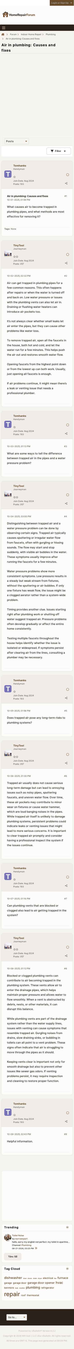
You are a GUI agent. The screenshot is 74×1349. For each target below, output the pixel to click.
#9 (65, 1134)
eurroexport (21, 1238)
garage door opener (41, 1282)
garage (8, 1282)
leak (16, 1288)
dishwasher (13, 1278)
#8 (65, 968)
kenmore (9, 1287)
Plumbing (26, 1245)
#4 (65, 516)
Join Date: (18, 180)
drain (35, 1278)
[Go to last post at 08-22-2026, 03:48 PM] (35, 1248)
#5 (65, 710)
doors (30, 1278)
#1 (65, 196)
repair (12, 1294)
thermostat (33, 1295)
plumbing (33, 1287)
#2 (65, 275)
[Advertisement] (37, 93)
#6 (65, 776)
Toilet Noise (18, 1235)
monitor (22, 1288)
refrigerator (47, 1287)
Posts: (16, 184)
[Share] (66, 183)
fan (55, 1278)
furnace (62, 1278)
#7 (65, 898)
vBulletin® (37, 1330)
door (25, 1278)
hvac (59, 1282)
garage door (19, 1282)
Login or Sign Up (60, 2)
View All (12, 1256)
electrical (48, 1278)
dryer (40, 1278)
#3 (65, 446)
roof (23, 1295)
